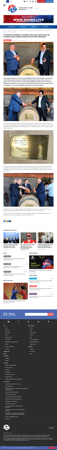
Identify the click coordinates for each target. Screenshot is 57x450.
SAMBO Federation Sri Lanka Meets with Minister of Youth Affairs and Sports (45, 246)
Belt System (12, 26)
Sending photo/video (34, 341)
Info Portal (23, 26)
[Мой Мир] (8, 221)
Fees (11, 1)
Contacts (7, 348)
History (6, 344)
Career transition (8, 367)
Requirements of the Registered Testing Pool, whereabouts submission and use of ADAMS (14, 414)
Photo (31, 328)
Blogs (16, 30)
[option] (11, 241)
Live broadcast (33, 332)
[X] (10, 221)
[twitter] (30, 1)
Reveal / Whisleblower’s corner (12, 416)
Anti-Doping (6, 381)
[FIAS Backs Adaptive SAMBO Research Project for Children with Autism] (11, 237)
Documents (7, 332)
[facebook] (27, 1)
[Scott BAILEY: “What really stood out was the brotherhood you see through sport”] (28, 237)
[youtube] (32, 1)
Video (31, 330)
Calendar (5, 355)
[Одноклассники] (6, 221)
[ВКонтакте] (4, 221)
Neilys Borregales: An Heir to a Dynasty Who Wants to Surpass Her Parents (41, 297)
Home (4, 30)
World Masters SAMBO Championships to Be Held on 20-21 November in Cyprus (40, 289)
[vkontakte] (24, 1)
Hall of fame (8, 339)
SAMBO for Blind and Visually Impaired (13, 379)
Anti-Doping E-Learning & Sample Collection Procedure (14, 410)
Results (6, 360)
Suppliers (30, 346)
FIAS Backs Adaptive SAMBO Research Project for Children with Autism (10, 246)
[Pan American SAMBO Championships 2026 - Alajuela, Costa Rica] (15, 291)
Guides (31, 353)
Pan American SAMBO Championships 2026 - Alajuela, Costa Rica (14, 301)
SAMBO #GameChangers (10, 365)
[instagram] (35, 1)
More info (35, 447)
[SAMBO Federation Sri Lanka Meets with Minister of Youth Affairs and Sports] (45, 237)
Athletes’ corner (8, 337)
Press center (10, 30)
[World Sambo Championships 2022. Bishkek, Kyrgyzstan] (41, 262)
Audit (6, 335)
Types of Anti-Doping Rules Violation (13, 396)
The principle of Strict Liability (11, 392)
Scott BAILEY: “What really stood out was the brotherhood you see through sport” (28, 247)
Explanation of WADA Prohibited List (13, 399)
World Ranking (8, 376)
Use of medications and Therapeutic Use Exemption (14, 407)
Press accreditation (34, 339)
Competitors (8, 372)
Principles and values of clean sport (12, 384)
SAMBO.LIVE (34, 26)
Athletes (5, 363)
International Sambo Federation (26, 8)
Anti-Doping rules (9, 386)
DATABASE (45, 26)
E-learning (7, 369)
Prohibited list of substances (11, 401)
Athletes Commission (9, 374)
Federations (6, 351)
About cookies (33, 344)
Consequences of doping (10, 394)
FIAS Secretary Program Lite (11, 341)
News (4, 353)
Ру (4, 1)
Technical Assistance (9, 346)
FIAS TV (31, 335)
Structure (7, 330)
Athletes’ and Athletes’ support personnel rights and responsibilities (16, 389)
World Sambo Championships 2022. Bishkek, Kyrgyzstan (40, 271)
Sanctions (7, 419)
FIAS (4, 325)
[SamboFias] (6, 427)
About (6, 328)
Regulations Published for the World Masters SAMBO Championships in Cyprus (40, 281)
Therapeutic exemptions (10, 403)
